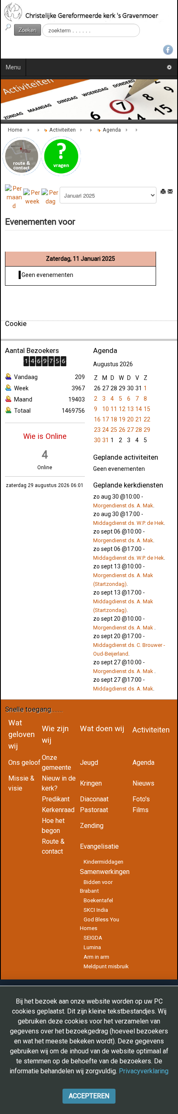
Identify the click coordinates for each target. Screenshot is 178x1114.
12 (122, 409)
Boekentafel (98, 900)
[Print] (163, 191)
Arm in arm (96, 957)
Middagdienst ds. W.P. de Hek (128, 523)
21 (138, 419)
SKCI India (96, 910)
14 (138, 409)
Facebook (168, 50)
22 (147, 419)
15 (147, 409)
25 (114, 429)
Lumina (92, 947)
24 (105, 429)
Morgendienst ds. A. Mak (123, 505)
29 (147, 429)
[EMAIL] (170, 191)
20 (130, 419)
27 (130, 429)
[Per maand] (14, 196)
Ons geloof (24, 762)
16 (97, 419)
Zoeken (27, 30)
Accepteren (89, 1096)
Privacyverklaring (143, 1071)
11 (114, 409)
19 (122, 419)
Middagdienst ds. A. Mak (123, 689)
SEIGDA (93, 938)
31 (105, 440)
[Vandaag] (50, 196)
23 (97, 429)
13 (130, 409)
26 (122, 429)
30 (97, 440)
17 (105, 419)
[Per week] (32, 196)
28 (138, 429)
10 (105, 409)
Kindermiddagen (103, 862)
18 (114, 419)
